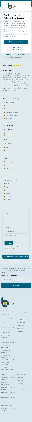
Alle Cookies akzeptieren (16, 42)
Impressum (16, 50)
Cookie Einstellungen (16, 47)
